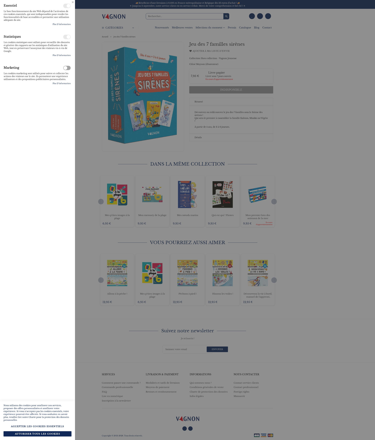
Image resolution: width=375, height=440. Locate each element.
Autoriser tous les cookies (37, 433)
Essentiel (67, 6)
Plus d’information (62, 24)
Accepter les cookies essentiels (37, 426)
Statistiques (67, 37)
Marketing (67, 68)
